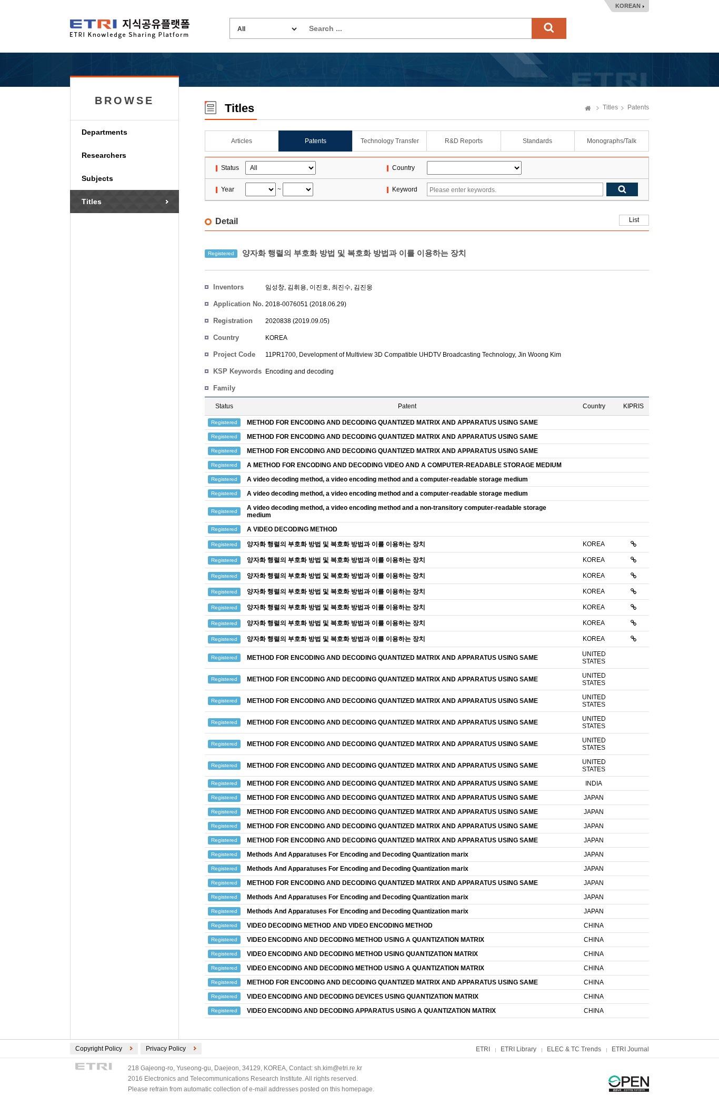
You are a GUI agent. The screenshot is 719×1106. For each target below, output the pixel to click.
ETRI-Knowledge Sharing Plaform (129, 28)
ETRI (483, 1049)
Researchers (104, 155)
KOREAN (628, 6)
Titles (92, 201)
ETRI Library (518, 1049)
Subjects (97, 178)
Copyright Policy (98, 1048)
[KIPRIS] (633, 544)
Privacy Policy (166, 1048)
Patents (638, 107)
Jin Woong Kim (539, 354)
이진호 (318, 287)
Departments (104, 132)
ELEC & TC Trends (574, 1049)
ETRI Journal (630, 1049)
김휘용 (296, 287)
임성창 (274, 287)
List (634, 220)
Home (588, 109)
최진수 (341, 287)
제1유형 (628, 1083)
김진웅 (363, 287)
